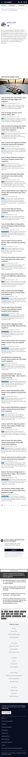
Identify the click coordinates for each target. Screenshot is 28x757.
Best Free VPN (14, 631)
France (7, 613)
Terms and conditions (7, 727)
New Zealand (23, 611)
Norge (3, 616)
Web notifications (6, 739)
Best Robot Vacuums (14, 696)
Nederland (4, 618)
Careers (3, 745)
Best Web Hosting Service (14, 634)
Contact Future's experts (7, 721)
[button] (26, 2)
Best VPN (14, 628)
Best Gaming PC (14, 649)
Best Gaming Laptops (14, 646)
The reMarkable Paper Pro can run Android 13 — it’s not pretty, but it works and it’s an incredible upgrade (14, 581)
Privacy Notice (19, 553)
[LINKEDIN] (8, 25)
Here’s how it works (13, 10)
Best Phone (14, 657)
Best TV (14, 660)
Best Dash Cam (14, 690)
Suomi (21, 613)
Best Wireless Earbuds (14, 678)
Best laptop (21, 5)
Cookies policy (5, 733)
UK (2, 611)
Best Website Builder (14, 637)
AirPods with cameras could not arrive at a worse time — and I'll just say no (14, 594)
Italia (12, 613)
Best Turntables (14, 672)
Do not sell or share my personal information (12, 748)
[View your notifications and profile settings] (19, 2)
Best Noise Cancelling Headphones (14, 675)
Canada (6, 611)
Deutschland (8, 616)
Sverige (3, 613)
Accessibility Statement (7, 742)
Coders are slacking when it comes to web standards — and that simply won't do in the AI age (14, 588)
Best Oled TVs (14, 663)
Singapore (17, 611)
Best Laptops (14, 643)
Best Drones (14, 693)
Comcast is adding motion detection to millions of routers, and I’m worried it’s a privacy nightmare (14, 575)
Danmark (16, 613)
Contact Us (4, 724)
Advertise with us (6, 736)
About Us (4, 718)
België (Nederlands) (17, 616)
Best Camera (14, 687)
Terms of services (18, 552)
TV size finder (12, 5)
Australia (11, 611)
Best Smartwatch (14, 666)
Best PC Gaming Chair (14, 652)
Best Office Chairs (14, 681)
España (23, 616)
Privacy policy (5, 730)
